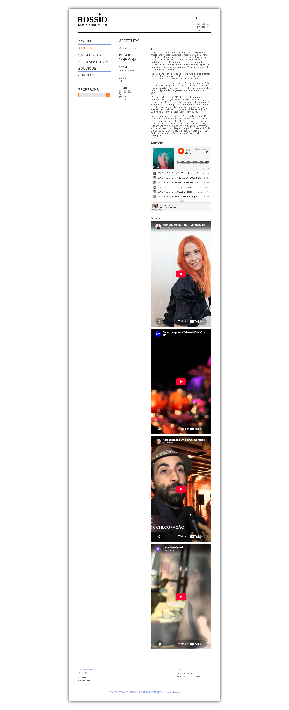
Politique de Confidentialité (188, 677)
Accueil (85, 41)
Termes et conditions (185, 673)
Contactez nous (84, 680)
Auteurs (86, 48)
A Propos (82, 677)
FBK (121, 81)
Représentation (93, 62)
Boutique (87, 68)
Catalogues (89, 55)
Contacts (87, 75)
